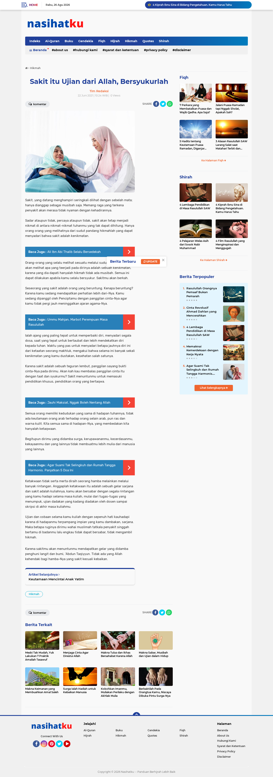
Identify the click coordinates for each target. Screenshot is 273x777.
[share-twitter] (163, 104)
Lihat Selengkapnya (213, 387)
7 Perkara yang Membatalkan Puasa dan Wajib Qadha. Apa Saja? (196, 108)
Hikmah (131, 41)
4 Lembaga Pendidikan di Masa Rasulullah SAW (195, 206)
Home (33, 5)
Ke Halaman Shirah (212, 260)
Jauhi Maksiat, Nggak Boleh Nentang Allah (78, 402)
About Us (61, 50)
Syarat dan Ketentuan (122, 50)
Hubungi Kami (86, 50)
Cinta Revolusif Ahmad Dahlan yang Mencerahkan (201, 311)
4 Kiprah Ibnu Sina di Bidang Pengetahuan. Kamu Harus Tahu (230, 208)
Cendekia (85, 41)
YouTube (70, 749)
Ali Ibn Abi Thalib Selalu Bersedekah (74, 252)
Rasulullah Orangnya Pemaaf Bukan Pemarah (201, 292)
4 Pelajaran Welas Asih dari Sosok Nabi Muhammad (194, 244)
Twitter (61, 749)
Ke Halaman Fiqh (212, 160)
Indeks (34, 41)
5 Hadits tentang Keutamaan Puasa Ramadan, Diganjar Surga (192, 145)
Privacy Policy (156, 50)
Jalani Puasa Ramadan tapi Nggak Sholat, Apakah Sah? (230, 108)
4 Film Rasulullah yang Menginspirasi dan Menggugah (230, 244)
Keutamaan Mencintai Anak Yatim (56, 579)
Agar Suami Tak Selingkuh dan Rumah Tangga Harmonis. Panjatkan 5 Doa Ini (202, 370)
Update (151, 261)
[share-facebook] (156, 104)
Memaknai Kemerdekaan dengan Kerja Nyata (202, 350)
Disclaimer (183, 50)
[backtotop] (136, 716)
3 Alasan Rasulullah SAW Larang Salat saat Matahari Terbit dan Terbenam (231, 145)
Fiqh (101, 41)
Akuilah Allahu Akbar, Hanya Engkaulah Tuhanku (184, 4)
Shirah (164, 41)
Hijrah (115, 41)
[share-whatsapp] (170, 104)
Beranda (40, 50)
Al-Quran (52, 41)
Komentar (39, 104)
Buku (69, 41)
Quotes (148, 41)
